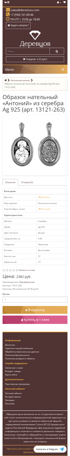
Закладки (9, 400)
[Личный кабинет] (59, 2)
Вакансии (10, 344)
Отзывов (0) (27, 182)
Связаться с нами (14, 367)
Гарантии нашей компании (19, 348)
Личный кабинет (13, 393)
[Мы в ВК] (5, 2)
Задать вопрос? (19, 25)
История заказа (13, 396)
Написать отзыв (27, 270)
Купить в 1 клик (36, 319)
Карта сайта (11, 374)
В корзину (36, 309)
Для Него (45, 197)
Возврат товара (13, 371)
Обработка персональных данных (22, 351)
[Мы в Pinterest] (8, 2)
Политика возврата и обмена (20, 358)
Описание (10, 182)
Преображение (27, 282)
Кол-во (6, 294)
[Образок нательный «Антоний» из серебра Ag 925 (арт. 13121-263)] (35, 144)
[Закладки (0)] (64, 2)
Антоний (45, 209)
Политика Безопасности (17, 355)
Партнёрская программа (17, 384)
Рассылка (9, 403)
